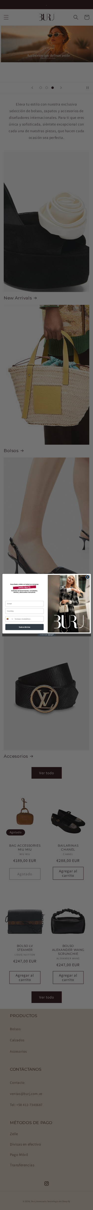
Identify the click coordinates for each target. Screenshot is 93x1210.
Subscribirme (24, 627)
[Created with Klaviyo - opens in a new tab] (46, 634)
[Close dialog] (88, 577)
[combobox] (9, 619)
